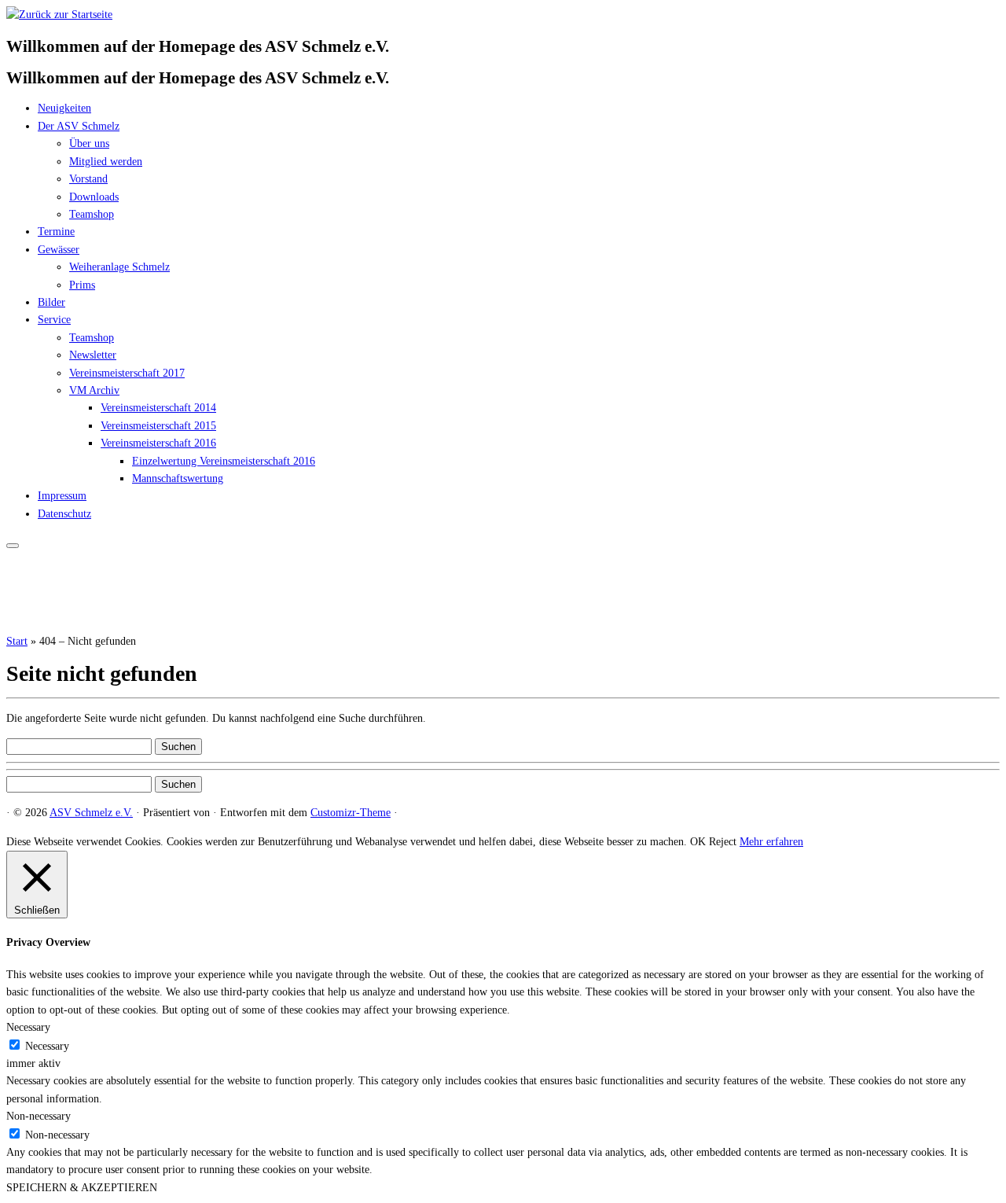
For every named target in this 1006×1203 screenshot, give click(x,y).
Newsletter (92, 355)
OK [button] (698, 842)
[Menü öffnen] (12, 545)
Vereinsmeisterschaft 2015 (158, 426)
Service (54, 320)
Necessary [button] (28, 1027)
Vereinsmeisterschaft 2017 (127, 373)
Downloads (94, 197)
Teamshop (91, 214)
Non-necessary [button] (38, 1116)
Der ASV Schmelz (78, 126)
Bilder (51, 302)
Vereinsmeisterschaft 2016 (158, 443)
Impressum (62, 496)
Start (17, 641)
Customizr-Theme (350, 813)
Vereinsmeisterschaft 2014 (158, 408)
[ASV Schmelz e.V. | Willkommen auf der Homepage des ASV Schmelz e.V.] (59, 14)
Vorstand (88, 179)
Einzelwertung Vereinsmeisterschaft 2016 (223, 461)
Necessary (47, 1046)
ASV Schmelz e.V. (91, 813)
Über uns (89, 143)
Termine (56, 231)
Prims (82, 285)
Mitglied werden (105, 161)
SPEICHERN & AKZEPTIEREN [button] (81, 1188)
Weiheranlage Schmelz (119, 267)
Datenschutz (64, 514)
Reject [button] (722, 842)
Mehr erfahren (771, 842)
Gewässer (58, 250)
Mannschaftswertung (177, 478)
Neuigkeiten (64, 108)
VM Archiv (94, 390)
